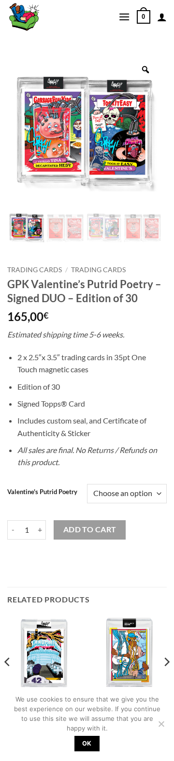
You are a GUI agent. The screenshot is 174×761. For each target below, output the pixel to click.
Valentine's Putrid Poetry (42, 492)
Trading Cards (34, 270)
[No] (161, 726)
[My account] (162, 17)
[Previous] (8, 681)
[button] (124, 17)
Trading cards (98, 270)
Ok (87, 743)
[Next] (166, 681)
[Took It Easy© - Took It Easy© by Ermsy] (55, 17)
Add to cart (89, 529)
